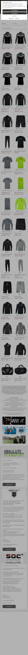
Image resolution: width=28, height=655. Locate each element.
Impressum (17, 18)
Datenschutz (11, 18)
